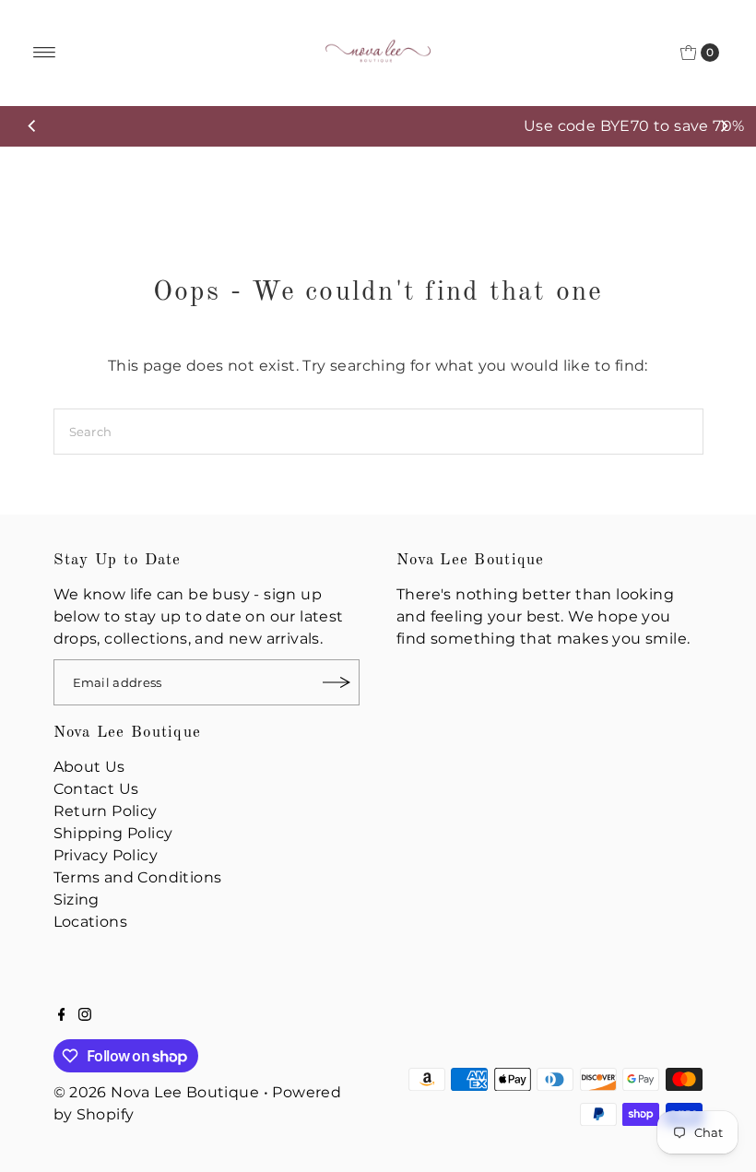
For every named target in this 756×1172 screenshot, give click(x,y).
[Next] (723, 126)
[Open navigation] (44, 53)
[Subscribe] (336, 682)
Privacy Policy (106, 855)
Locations (90, 921)
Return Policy (105, 811)
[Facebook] (61, 1016)
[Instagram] (84, 1016)
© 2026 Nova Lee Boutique (156, 1092)
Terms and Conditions (137, 877)
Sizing (76, 899)
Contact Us (96, 789)
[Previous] (32, 126)
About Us (89, 766)
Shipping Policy (113, 833)
